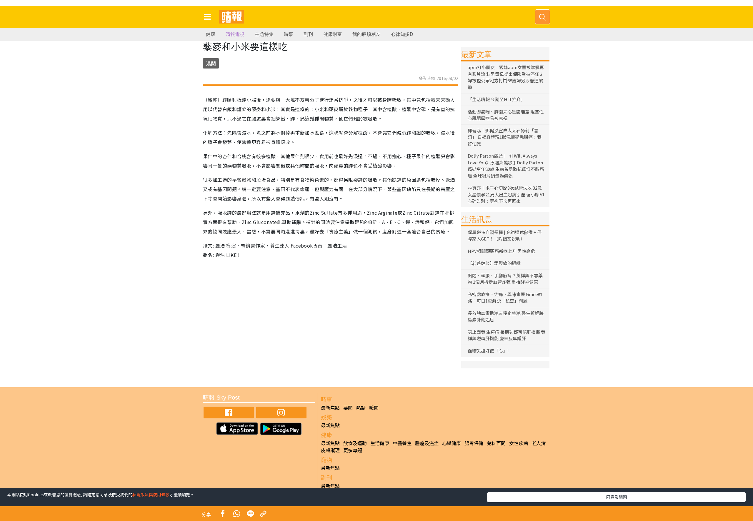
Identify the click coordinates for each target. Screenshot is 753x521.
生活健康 (379, 443)
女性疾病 (518, 443)
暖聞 (374, 407)
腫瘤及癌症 (427, 443)
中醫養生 (402, 443)
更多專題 (352, 450)
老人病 (539, 443)
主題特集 (264, 34)
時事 (288, 34)
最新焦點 (330, 407)
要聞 (348, 407)
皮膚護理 (330, 450)
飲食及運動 (355, 443)
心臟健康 (451, 443)
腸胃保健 (473, 443)
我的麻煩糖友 (366, 34)
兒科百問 (496, 443)
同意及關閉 (616, 497)
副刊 (308, 34)
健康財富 (332, 34)
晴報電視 (235, 34)
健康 (210, 34)
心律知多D (402, 34)
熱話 (361, 407)
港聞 (211, 63)
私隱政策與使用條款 (150, 494)
